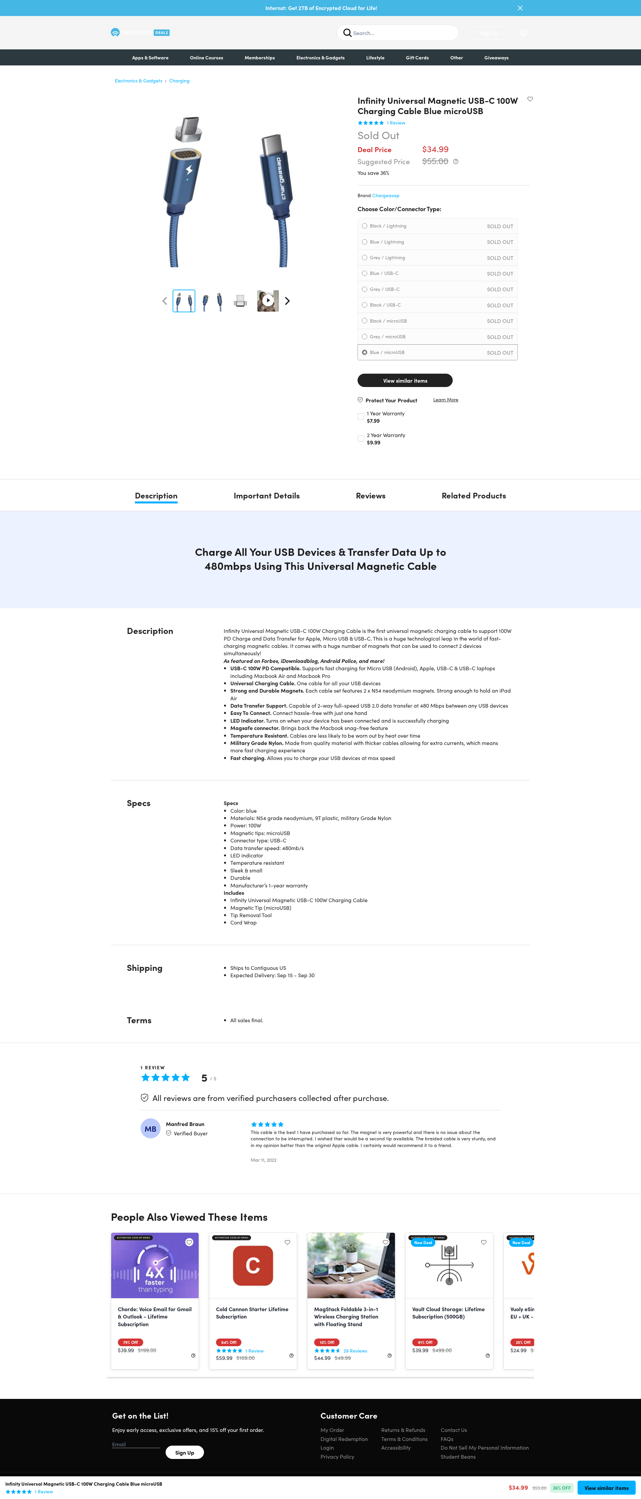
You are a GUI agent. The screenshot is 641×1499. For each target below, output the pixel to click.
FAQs (447, 1438)
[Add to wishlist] (530, 99)
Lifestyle (375, 57)
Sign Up (184, 1452)
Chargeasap (386, 195)
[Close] (520, 8)
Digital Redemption (344, 1438)
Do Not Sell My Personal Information (485, 1447)
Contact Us (454, 1429)
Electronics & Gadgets (320, 57)
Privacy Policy (337, 1456)
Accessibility (396, 1447)
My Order (332, 1429)
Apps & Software (150, 57)
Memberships (260, 57)
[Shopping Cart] (523, 33)
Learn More (445, 399)
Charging (179, 80)
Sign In (488, 32)
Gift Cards (417, 57)
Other (456, 57)
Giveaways (496, 57)
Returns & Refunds (403, 1429)
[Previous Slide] (165, 301)
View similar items (405, 380)
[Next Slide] (287, 301)
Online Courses (206, 57)
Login (327, 1447)
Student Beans (458, 1456)
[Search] (347, 32)
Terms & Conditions (404, 1438)
